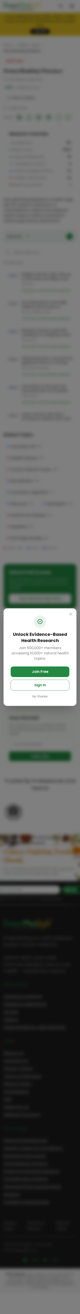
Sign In (40, 685)
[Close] (71, 614)
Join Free (40, 671)
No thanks (40, 696)
